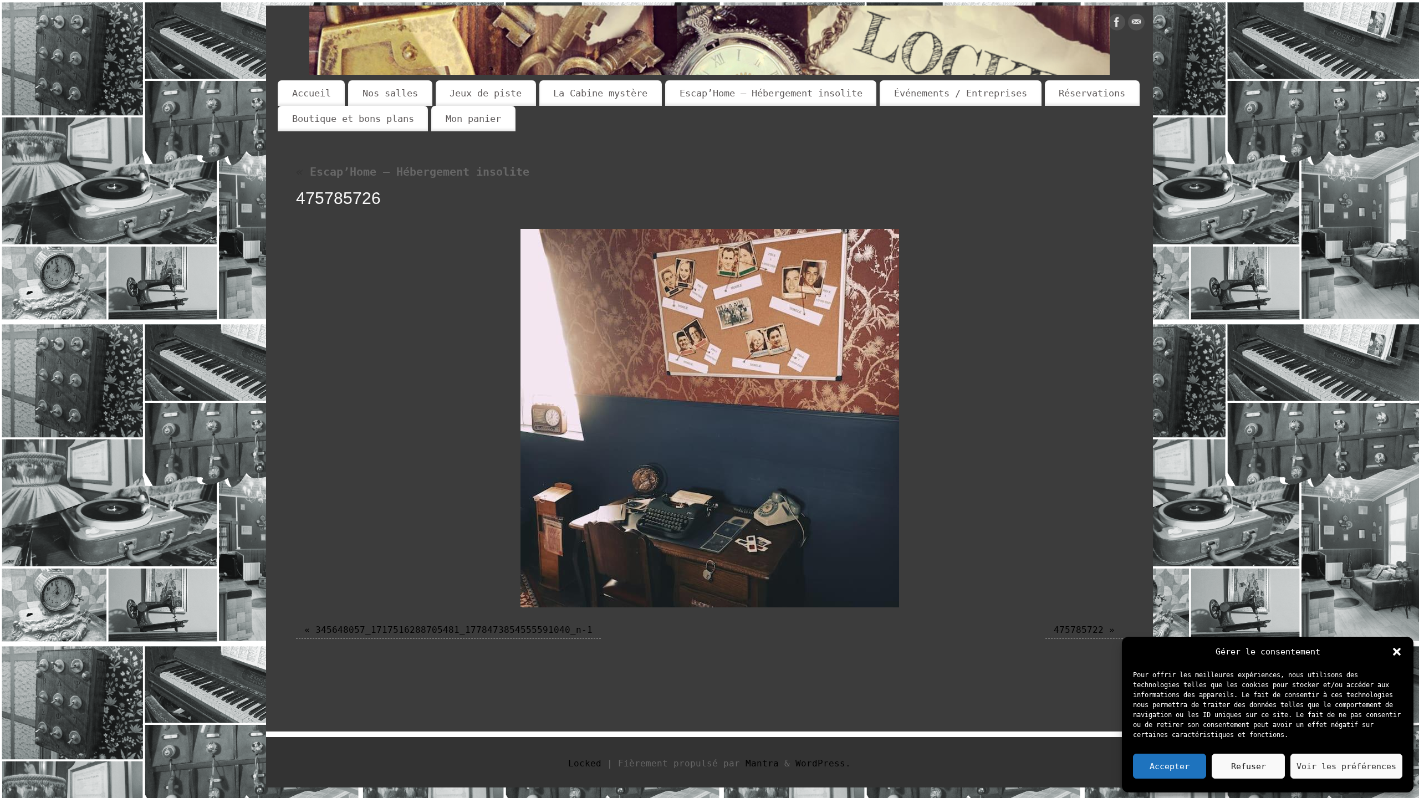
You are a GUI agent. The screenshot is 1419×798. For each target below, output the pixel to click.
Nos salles (390, 93)
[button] (1396, 651)
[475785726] (709, 418)
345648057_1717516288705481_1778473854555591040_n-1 (454, 630)
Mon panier (473, 118)
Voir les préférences (1346, 766)
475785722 (1079, 630)
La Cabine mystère (600, 93)
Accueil (311, 93)
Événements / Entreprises (960, 93)
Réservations (1092, 93)
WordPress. (823, 763)
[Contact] (1136, 25)
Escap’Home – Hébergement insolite (771, 93)
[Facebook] (1117, 25)
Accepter (1170, 766)
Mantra (762, 763)
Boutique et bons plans (353, 118)
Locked (584, 763)
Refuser (1248, 766)
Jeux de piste (486, 93)
